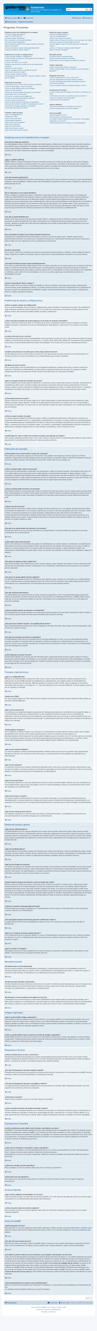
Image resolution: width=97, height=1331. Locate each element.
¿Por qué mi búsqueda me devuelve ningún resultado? (66, 79)
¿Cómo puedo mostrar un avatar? (15, 72)
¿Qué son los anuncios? (12, 124)
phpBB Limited (87, 1228)
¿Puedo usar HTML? (11, 116)
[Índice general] (17, 8)
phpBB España (56, 1309)
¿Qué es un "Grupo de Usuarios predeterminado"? (65, 48)
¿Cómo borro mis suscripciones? (59, 100)
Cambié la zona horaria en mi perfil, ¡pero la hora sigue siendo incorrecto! (24, 65)
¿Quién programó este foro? (58, 115)
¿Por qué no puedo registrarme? (15, 38)
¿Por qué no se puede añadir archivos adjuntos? (20, 98)
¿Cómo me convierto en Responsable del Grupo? (64, 42)
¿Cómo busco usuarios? (57, 83)
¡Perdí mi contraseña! (11, 46)
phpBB (70, 372)
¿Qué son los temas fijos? (13, 126)
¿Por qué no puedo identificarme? (15, 42)
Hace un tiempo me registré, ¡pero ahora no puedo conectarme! (24, 44)
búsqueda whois (83, 1259)
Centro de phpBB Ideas (17, 1245)
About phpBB (79, 1230)
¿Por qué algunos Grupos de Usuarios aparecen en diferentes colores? (68, 45)
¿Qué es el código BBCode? (13, 114)
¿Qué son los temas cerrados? (14, 128)
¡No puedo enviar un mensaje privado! (61, 56)
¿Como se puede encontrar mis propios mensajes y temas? (67, 85)
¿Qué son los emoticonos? (13, 118)
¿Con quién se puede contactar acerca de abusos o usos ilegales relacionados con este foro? (69, 120)
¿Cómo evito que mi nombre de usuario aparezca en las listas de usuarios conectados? (25, 59)
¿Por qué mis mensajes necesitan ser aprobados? (20, 106)
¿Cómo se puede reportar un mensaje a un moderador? (22, 102)
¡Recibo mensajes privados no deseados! (62, 58)
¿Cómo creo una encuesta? (13, 90)
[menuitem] (20, 18)
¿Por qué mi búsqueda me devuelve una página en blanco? (67, 81)
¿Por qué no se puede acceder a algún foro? (18, 96)
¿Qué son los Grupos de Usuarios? (60, 38)
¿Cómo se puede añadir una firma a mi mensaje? (20, 88)
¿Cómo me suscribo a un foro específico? (62, 98)
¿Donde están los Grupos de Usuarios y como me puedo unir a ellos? (70, 40)
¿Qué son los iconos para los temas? (16, 130)
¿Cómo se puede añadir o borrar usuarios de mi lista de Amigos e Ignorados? (69, 70)
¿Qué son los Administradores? (59, 34)
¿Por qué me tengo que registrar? (15, 34)
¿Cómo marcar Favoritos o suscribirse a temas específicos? (68, 96)
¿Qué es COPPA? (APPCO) (13, 36)
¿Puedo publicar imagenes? (13, 120)
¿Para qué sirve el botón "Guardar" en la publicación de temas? (24, 104)
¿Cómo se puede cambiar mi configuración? (18, 56)
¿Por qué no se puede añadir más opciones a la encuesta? (23, 92)
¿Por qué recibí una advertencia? (15, 100)
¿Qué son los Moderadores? (58, 36)
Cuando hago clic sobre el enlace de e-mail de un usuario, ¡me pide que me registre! (25, 77)
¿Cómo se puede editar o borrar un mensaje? (19, 86)
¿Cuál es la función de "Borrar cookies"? (17, 50)
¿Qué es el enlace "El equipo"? (58, 50)
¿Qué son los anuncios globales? (15, 122)
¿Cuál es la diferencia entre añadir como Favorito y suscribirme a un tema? (70, 93)
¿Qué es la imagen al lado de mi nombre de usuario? (21, 70)
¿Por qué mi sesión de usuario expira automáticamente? (22, 48)
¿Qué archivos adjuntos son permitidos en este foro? (65, 106)
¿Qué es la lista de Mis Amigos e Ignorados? (63, 67)
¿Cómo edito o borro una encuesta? (16, 94)
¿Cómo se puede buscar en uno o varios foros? (64, 77)
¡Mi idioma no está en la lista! (13, 68)
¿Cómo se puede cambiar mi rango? (16, 74)
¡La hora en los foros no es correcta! (16, 62)
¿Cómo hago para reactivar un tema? (16, 108)
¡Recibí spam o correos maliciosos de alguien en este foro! (67, 60)
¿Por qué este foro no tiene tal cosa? (60, 117)
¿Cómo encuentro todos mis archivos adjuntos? (64, 108)
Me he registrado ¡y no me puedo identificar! (18, 40)
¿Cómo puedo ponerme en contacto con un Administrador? (67, 123)
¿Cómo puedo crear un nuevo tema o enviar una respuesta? (23, 84)
